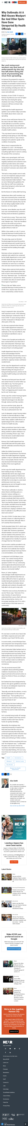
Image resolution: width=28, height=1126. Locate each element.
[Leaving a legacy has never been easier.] (14, 827)
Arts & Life (15, 901)
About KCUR (6, 1059)
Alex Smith (10, 32)
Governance (6, 1099)
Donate (23, 2)
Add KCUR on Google (14, 948)
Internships (6, 1089)
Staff (4, 1079)
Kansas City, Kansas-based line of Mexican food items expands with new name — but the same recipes (19, 920)
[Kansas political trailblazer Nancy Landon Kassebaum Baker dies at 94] (7, 877)
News (13, 874)
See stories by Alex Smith (17, 806)
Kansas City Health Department (15, 769)
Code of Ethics (6, 1095)
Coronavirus (18, 757)
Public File (5, 1102)
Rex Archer (10, 764)
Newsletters (6, 1072)
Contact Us (5, 1082)
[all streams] (26, 1124)
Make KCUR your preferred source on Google (14, 936)
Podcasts (5, 1069)
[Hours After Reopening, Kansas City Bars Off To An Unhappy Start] (8, 979)
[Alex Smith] (5, 783)
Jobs (4, 1085)
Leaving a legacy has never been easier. (14, 844)
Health (8, 757)
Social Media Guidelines (9, 1092)
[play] (2, 1124)
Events (4, 1075)
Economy (16, 976)
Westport (9, 761)
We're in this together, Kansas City (14, 1010)
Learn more (14, 862)
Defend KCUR (14, 1031)
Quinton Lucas (20, 761)
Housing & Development (18, 887)
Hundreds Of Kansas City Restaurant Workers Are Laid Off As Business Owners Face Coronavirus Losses (19, 996)
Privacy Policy (6, 1105)
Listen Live (5, 1062)
